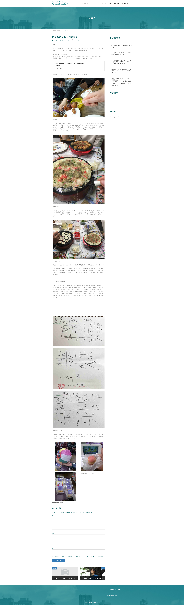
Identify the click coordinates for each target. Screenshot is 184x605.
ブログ (61, 502)
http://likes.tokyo (59, 69)
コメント (55, 516)
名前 (53, 533)
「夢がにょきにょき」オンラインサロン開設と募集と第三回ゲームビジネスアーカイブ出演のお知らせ (121, 61)
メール (54, 541)
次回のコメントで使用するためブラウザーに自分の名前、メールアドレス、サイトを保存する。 (78, 556)
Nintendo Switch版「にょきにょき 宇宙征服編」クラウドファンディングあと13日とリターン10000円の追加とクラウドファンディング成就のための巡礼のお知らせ (121, 81)
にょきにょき (114, 99)
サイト (54, 548)
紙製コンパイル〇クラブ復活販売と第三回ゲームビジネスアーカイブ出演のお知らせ (121, 70)
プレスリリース (114, 102)
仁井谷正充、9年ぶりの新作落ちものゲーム (121, 46)
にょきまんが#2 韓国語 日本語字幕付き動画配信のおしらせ (121, 53)
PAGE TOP (178, 585)
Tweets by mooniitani (115, 117)
